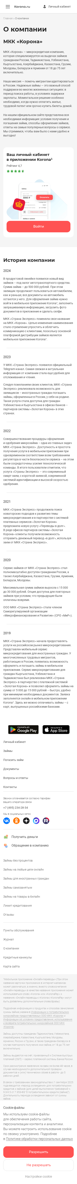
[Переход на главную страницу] (22, 7)
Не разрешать (38, 1165)
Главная (8, 18)
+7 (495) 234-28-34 (15, 807)
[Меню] (7, 6)
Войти (38, 226)
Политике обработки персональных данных (39, 1139)
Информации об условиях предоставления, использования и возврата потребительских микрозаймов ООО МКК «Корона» (37, 1023)
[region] (38, 18)
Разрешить (38, 1152)
